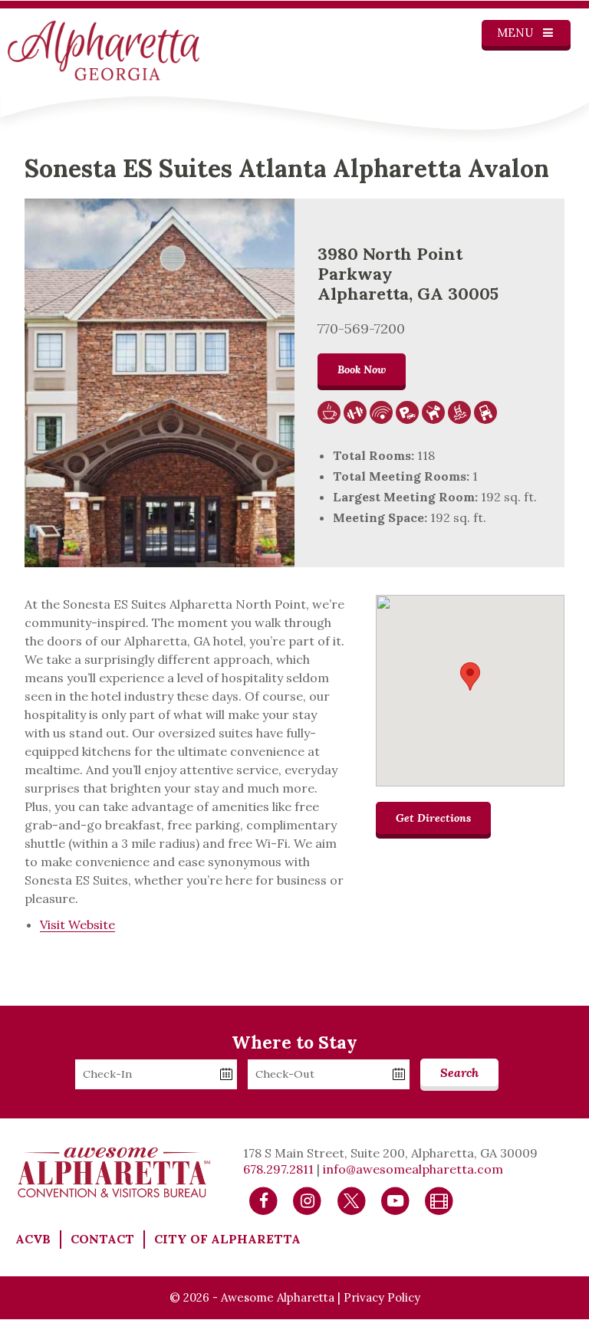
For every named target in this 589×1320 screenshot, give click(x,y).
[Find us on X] (351, 1199)
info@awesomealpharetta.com (413, 1169)
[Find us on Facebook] (263, 1199)
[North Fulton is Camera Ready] (439, 1199)
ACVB (33, 1238)
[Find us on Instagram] (307, 1199)
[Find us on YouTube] (395, 1199)
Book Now (361, 369)
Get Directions (433, 818)
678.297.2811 (278, 1169)
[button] (470, 676)
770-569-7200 (361, 328)
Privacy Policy (382, 1297)
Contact (102, 1238)
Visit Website (77, 924)
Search (459, 1072)
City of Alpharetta (227, 1238)
